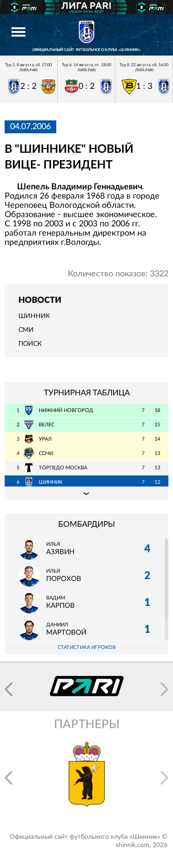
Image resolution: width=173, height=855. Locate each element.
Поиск (30, 344)
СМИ (26, 330)
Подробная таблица (86, 493)
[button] (8, 689)
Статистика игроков (87, 647)
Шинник (34, 316)
